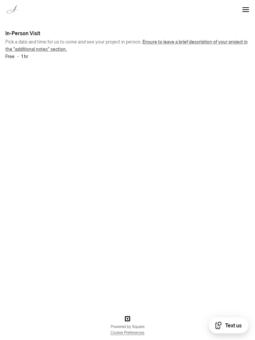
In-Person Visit (22, 33)
